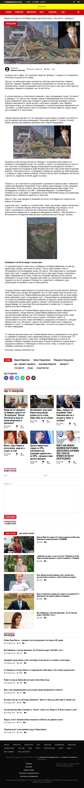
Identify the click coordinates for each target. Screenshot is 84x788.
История (21, 748)
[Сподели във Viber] (11, 378)
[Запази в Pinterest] (28, 378)
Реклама (29, 763)
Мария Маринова (22, 360)
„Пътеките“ (19, 368)
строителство (42, 368)
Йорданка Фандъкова (63, 360)
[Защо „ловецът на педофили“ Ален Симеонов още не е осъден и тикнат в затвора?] (68, 408)
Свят (41, 12)
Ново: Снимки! (9, 751)
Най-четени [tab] (10, 533)
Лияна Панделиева (41, 360)
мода (69, 748)
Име (6, 475)
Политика (52, 12)
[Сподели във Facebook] (6, 378)
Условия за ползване (69, 757)
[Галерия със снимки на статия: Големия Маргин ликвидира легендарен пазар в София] (42, 42)
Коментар (8, 483)
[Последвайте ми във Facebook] (74, 1)
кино (30, 748)
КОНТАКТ (43, 2)
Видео (61, 748)
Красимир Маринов (47, 364)
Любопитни (31, 12)
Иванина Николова (17, 70)
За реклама (35, 2)
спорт (38, 748)
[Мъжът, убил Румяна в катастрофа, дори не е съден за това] (16, 443)
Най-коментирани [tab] (26, 533)
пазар (30, 368)
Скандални (72, 744)
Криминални (59, 744)
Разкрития (19, 12)
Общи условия (29, 770)
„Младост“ (64, 364)
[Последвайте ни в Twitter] (78, 1)
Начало (28, 2)
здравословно (9, 748)
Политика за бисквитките (29, 776)
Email (45, 475)
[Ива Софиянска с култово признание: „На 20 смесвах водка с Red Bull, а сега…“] (19, 628)
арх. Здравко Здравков (24, 364)
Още (63, 12)
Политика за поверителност (49, 757)
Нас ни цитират (49, 748)
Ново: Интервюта (24, 751)
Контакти (29, 767)
